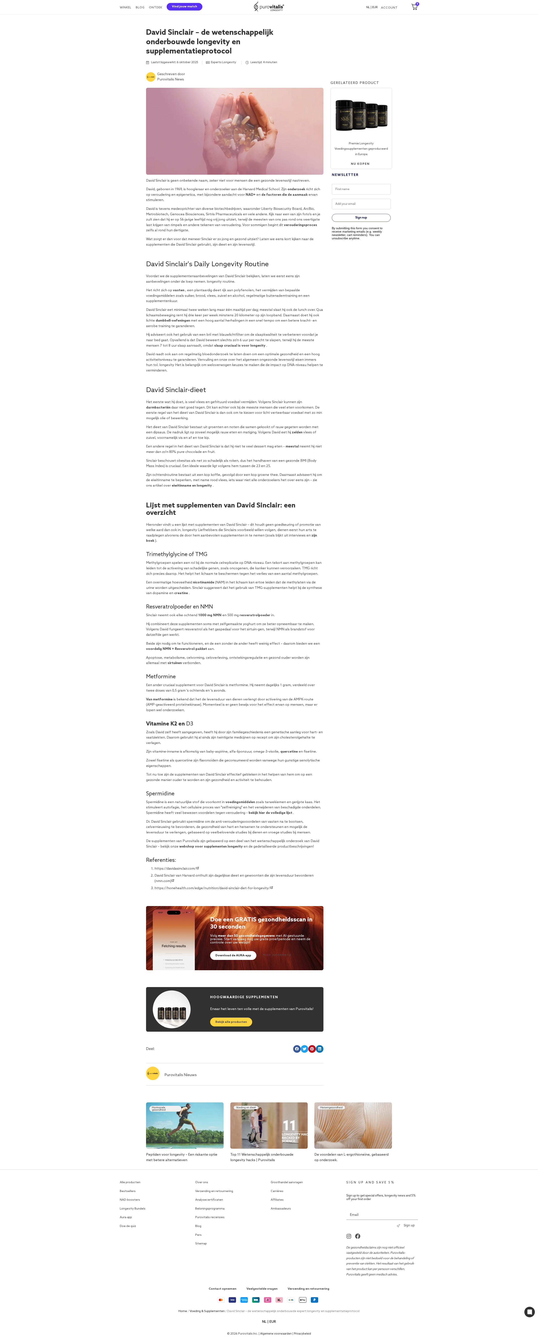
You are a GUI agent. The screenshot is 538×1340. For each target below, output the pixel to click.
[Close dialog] (358, 606)
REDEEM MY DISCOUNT (319, 723)
